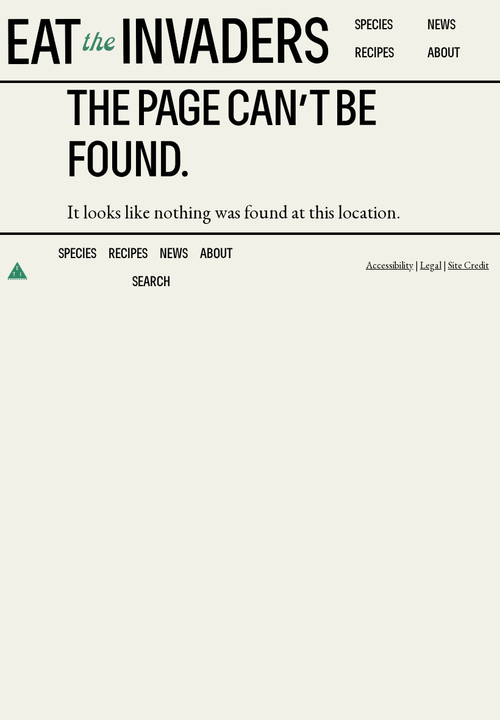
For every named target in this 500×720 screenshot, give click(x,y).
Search (151, 282)
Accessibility (389, 265)
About (443, 54)
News (441, 25)
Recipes (374, 54)
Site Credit (468, 265)
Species (374, 25)
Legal (430, 265)
